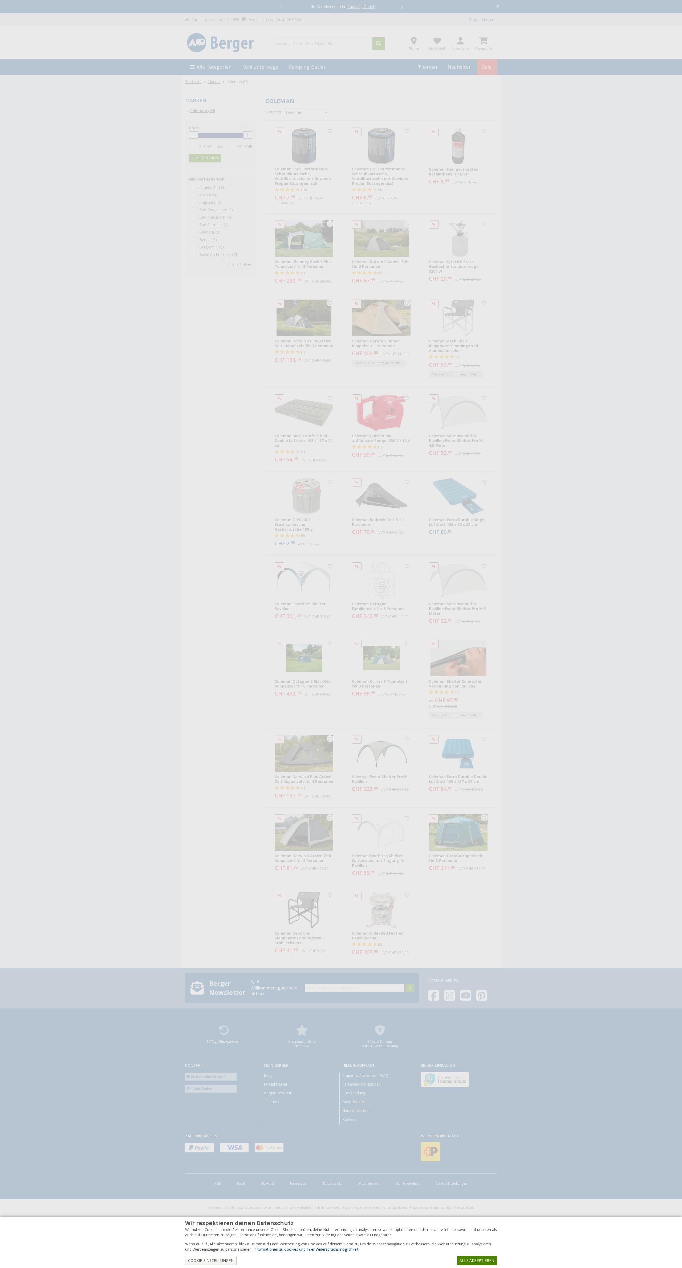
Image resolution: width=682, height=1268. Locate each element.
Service (488, 20)
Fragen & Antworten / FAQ (365, 1075)
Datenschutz (332, 1183)
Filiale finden (201, 1089)
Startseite (193, 82)
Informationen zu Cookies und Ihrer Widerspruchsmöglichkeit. (306, 1249)
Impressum (298, 1183)
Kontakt (349, 1119)
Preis (194, 128)
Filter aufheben (239, 264)
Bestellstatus (353, 1102)
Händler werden (356, 1111)
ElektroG (267, 1183)
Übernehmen (205, 158)
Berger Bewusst (277, 1093)
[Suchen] (378, 43)
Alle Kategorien (214, 67)
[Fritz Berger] (226, 43)
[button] (282, 6)
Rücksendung (353, 1093)
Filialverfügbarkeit (207, 179)
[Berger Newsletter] (410, 988)
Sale (487, 67)
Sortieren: (273, 112)
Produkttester (275, 1084)
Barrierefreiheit (408, 1183)
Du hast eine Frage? (208, 1077)
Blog (473, 20)
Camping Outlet (307, 67)
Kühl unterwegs (260, 67)
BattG (241, 1183)
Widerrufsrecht (369, 1183)
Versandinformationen (361, 1084)
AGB (217, 1183)
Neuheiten (460, 67)
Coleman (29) (202, 111)
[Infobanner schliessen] (498, 7)
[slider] (193, 135)
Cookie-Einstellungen (451, 1183)
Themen (427, 67)
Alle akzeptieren (477, 1260)
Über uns (271, 1102)
